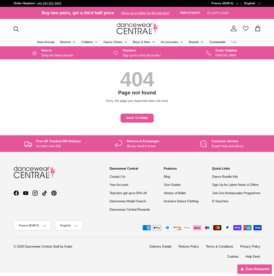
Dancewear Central (38, 246)
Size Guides (172, 184)
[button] (257, 28)
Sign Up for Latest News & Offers (235, 184)
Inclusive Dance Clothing (181, 201)
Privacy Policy (250, 246)
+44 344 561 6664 (49, 3)
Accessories (169, 42)
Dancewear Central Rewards (130, 209)
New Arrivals (46, 42)
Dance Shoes (112, 42)
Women (65, 42)
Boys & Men (141, 42)
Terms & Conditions (219, 246)
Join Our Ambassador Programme (236, 193)
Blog (167, 176)
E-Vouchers (220, 201)
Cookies (233, 256)
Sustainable (217, 42)
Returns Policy (189, 246)
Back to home (137, 118)
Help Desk (253, 256)
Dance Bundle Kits (225, 176)
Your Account (119, 184)
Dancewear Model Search (128, 201)
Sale (234, 42)
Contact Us (117, 176)
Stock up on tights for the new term (145, 13)
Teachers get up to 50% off (128, 193)
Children (87, 42)
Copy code (220, 13)
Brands (194, 42)
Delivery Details (161, 246)
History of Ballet (175, 193)
